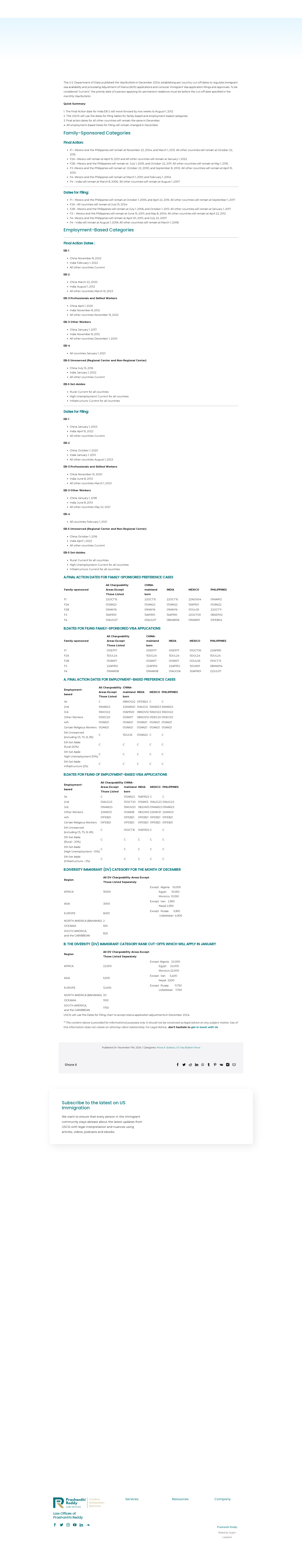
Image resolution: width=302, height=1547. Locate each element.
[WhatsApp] (203, 1065)
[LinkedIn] (196, 1065)
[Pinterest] (215, 1065)
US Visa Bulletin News (188, 1047)
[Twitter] (184, 1065)
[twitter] (61, 1525)
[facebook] (55, 1525)
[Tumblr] (209, 1065)
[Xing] (228, 1065)
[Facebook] (178, 1065)
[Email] (234, 1065)
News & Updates (166, 1047)
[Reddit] (190, 1065)
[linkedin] (81, 1525)
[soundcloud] (88, 1525)
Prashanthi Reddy (227, 1527)
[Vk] (221, 1065)
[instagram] (68, 1525)
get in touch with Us (204, 1027)
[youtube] (74, 1525)
